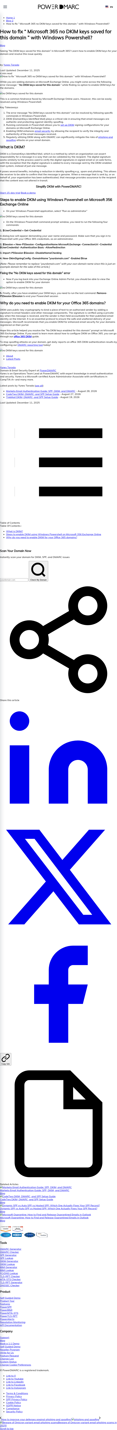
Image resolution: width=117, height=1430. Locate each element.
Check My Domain (38, 580)
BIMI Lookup (7, 1270)
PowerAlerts (7, 1319)
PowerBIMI (6, 1309)
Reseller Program (10, 1349)
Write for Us (7, 1352)
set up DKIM (67, 124)
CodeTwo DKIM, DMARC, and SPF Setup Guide (32, 394)
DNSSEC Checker (10, 1285)
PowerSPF (6, 1306)
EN (111, 6)
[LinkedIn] (58, 817)
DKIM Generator (9, 1261)
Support (4, 1337)
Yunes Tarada (11, 64)
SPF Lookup (6, 1258)
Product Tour (7, 1300)
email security (43, 130)
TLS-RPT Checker (10, 1276)
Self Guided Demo (10, 1297)
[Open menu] (5, 6)
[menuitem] (61, 1393)
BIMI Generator (8, 1267)
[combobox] (109, 7)
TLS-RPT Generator (11, 1282)
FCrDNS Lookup (9, 1273)
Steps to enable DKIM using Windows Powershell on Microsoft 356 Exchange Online (53, 534)
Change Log (7, 1358)
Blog (2, 45)
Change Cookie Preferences (15, 1364)
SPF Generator (8, 1255)
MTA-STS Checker (10, 1279)
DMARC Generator (10, 1248)
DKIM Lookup (7, 1264)
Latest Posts (13, 358)
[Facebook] (58, 1051)
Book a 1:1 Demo (9, 1343)
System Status (8, 1361)
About (9, 355)
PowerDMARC (48, 370)
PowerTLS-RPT (9, 1316)
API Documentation (11, 1325)
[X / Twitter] (58, 934)
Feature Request (9, 1355)
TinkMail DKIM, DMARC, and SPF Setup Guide (32, 397)
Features (5, 1303)
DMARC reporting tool (30, 344)
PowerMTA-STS (9, 1313)
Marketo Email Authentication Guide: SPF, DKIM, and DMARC (40, 391)
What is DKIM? (14, 531)
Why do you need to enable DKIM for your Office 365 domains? (41, 537)
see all (39, 385)
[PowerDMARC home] (58, 7)
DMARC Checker (9, 1252)
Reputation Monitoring (12, 1322)
